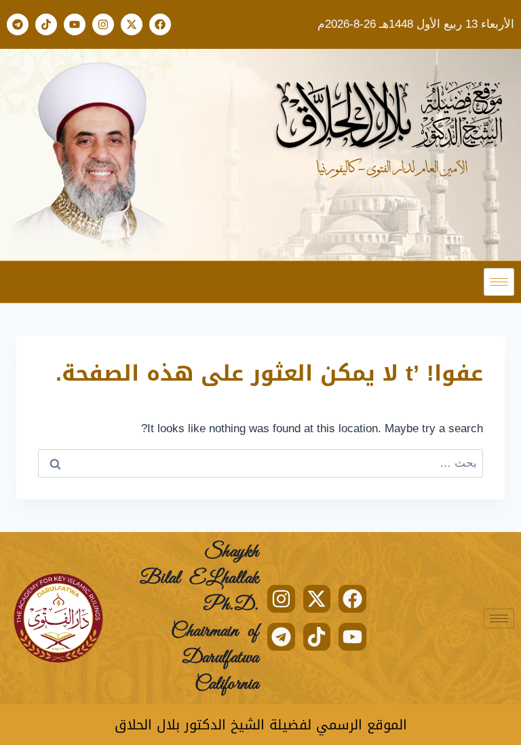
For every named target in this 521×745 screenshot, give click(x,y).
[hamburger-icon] (499, 282)
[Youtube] (74, 24)
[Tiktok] (46, 24)
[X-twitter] (131, 24)
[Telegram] (17, 24)
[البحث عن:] (260, 463)
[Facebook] (160, 24)
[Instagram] (103, 24)
